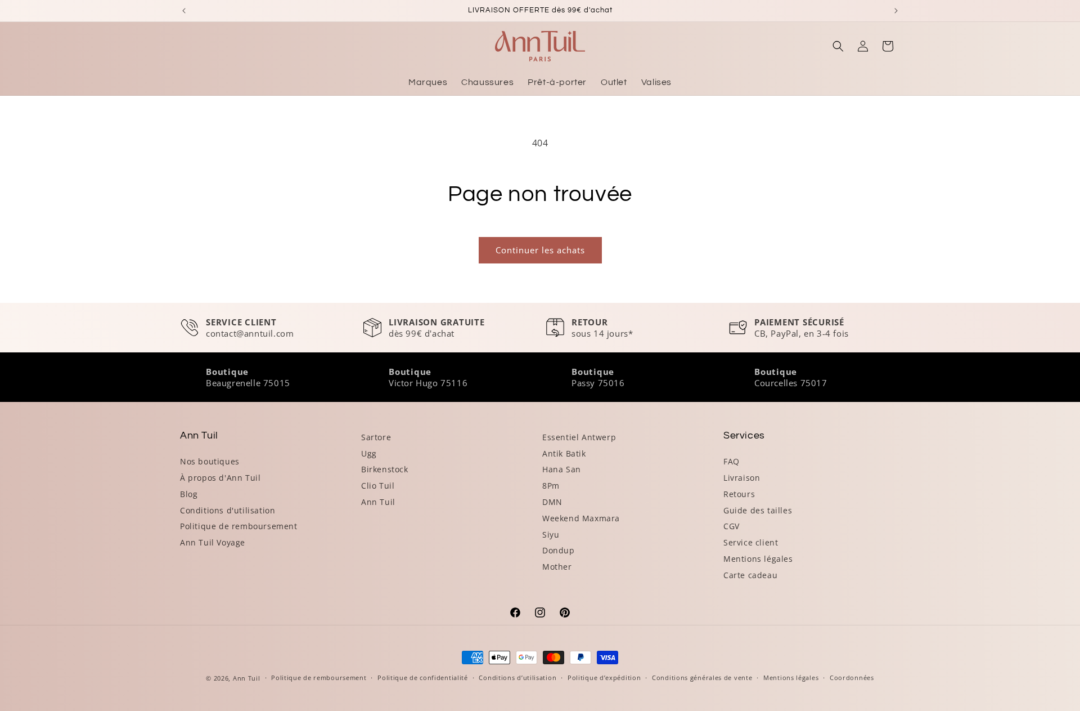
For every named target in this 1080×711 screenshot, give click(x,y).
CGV (731, 526)
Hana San (561, 469)
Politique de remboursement (239, 526)
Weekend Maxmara (581, 518)
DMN (552, 502)
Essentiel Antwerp (579, 437)
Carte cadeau (750, 575)
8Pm (551, 485)
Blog (188, 494)
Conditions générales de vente (702, 677)
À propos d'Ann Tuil (220, 477)
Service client (750, 542)
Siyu (550, 534)
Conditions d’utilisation (517, 677)
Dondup (558, 550)
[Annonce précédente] (184, 10)
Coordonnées (852, 677)
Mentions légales (758, 558)
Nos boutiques (210, 461)
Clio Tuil (377, 485)
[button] (838, 46)
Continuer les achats (540, 250)
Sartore (376, 437)
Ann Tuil (378, 502)
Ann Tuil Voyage (212, 542)
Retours (739, 494)
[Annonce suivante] (896, 10)
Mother (557, 566)
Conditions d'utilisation (227, 510)
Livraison (741, 477)
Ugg (369, 453)
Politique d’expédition (604, 677)
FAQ (731, 461)
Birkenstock (384, 469)
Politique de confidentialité (422, 677)
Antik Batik (564, 453)
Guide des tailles (757, 510)
